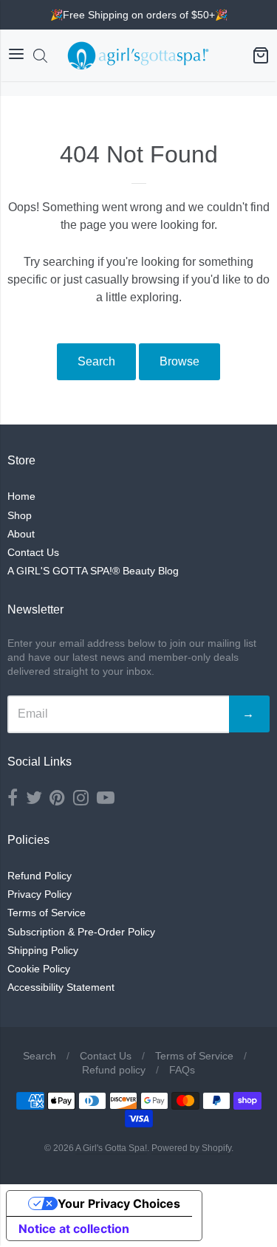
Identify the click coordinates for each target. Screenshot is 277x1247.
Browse (179, 361)
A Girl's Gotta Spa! (111, 1148)
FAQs (182, 1070)
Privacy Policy (39, 894)
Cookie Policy (38, 969)
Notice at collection (73, 1228)
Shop (19, 515)
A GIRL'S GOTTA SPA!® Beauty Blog (93, 571)
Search (96, 361)
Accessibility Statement (60, 987)
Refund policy (114, 1070)
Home (21, 496)
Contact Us (33, 552)
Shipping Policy (42, 950)
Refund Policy (39, 876)
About (21, 534)
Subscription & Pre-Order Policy (81, 932)
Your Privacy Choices (119, 1203)
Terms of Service (46, 912)
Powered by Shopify (191, 1148)
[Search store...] (40, 56)
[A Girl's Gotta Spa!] (138, 55)
